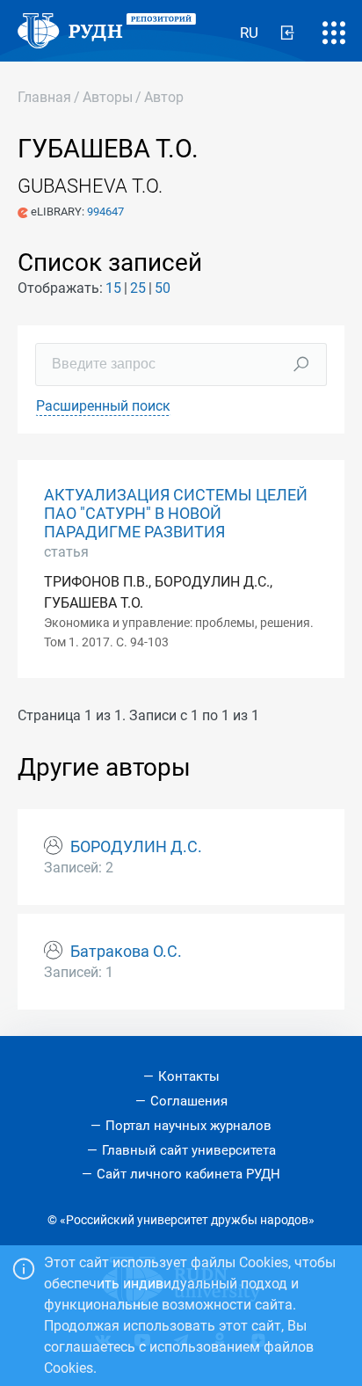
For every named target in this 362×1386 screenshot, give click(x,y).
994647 (105, 211)
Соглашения (189, 1101)
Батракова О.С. (126, 951)
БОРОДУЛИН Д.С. (136, 847)
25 (138, 288)
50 (162, 288)
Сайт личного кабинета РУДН (188, 1174)
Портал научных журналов (188, 1126)
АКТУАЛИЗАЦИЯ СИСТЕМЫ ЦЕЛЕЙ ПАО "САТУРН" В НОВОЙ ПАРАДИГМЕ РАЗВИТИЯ (176, 513)
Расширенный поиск (103, 406)
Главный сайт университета (189, 1150)
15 (113, 288)
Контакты (189, 1076)
